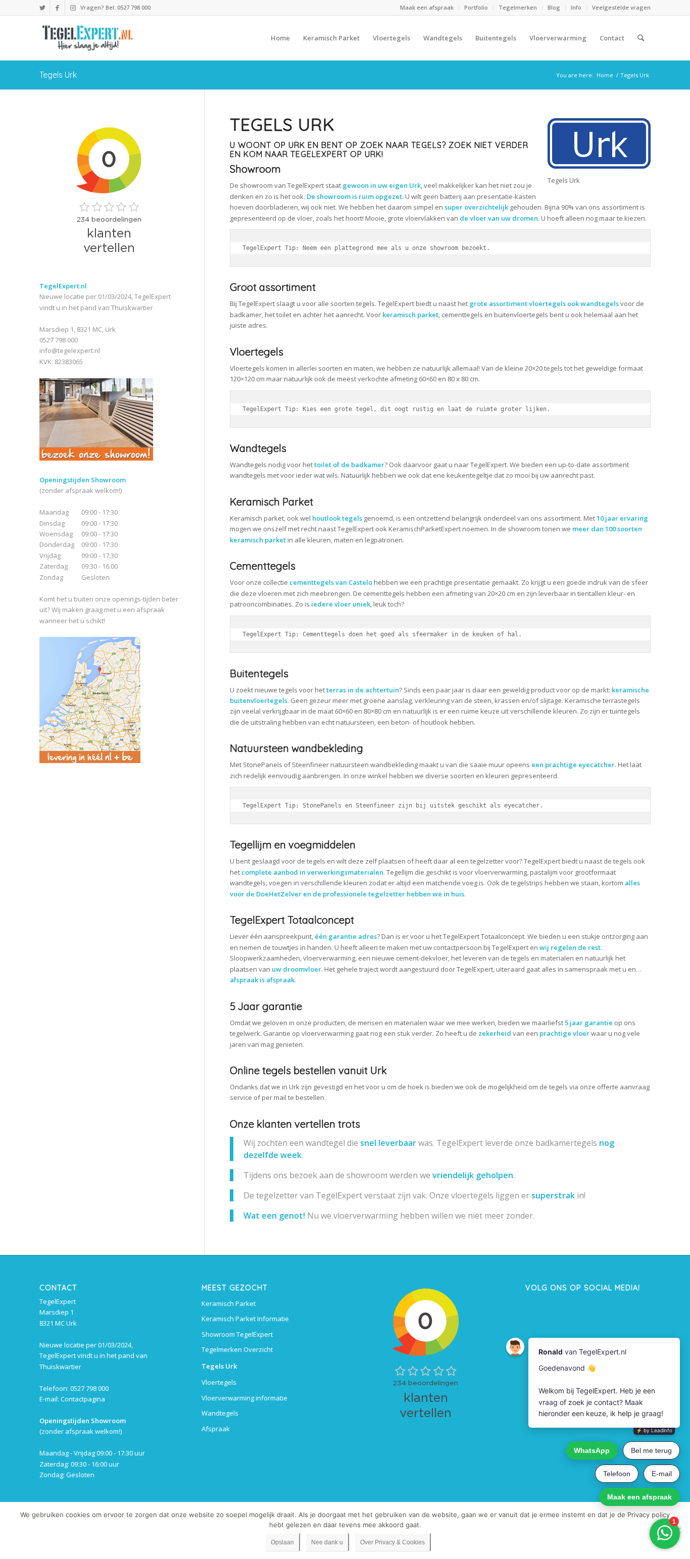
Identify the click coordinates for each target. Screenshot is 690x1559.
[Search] (641, 38)
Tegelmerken (518, 7)
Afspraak (216, 1428)
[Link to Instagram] (72, 7)
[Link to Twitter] (42, 7)
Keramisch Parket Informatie (245, 1318)
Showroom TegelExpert (237, 1334)
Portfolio (476, 7)
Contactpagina (83, 1398)
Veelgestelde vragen (621, 7)
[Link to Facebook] (57, 7)
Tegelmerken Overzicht (237, 1349)
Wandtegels (220, 1413)
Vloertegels (219, 1382)
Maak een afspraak (427, 7)
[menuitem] (427, 7)
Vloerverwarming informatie (244, 1397)
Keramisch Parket (229, 1303)
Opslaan (282, 1542)
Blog (554, 7)
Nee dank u (327, 1542)
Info (576, 7)
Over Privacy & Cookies (392, 1542)
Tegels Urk (58, 75)
